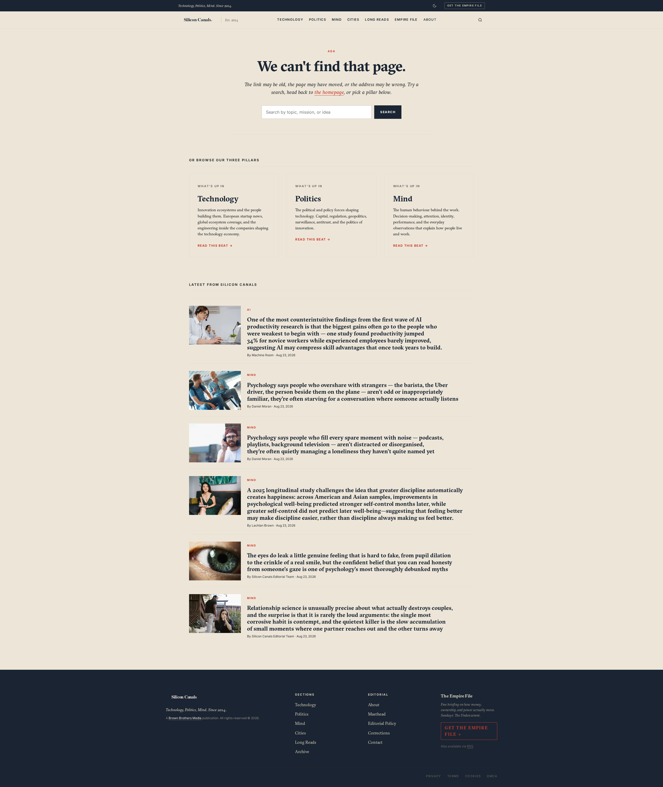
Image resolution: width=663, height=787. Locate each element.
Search (387, 112)
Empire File (406, 19)
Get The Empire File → (466, 731)
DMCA (492, 776)
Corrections (379, 732)
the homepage (329, 92)
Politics (317, 19)
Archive (302, 751)
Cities (353, 19)
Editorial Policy (382, 723)
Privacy (433, 776)
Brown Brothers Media (185, 718)
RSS (470, 746)
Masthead (377, 714)
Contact (375, 742)
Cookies (473, 776)
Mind (337, 19)
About (429, 19)
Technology (290, 19)
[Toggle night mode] (435, 5)
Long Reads (377, 19)
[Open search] (480, 20)
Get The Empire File (464, 5)
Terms (453, 776)
